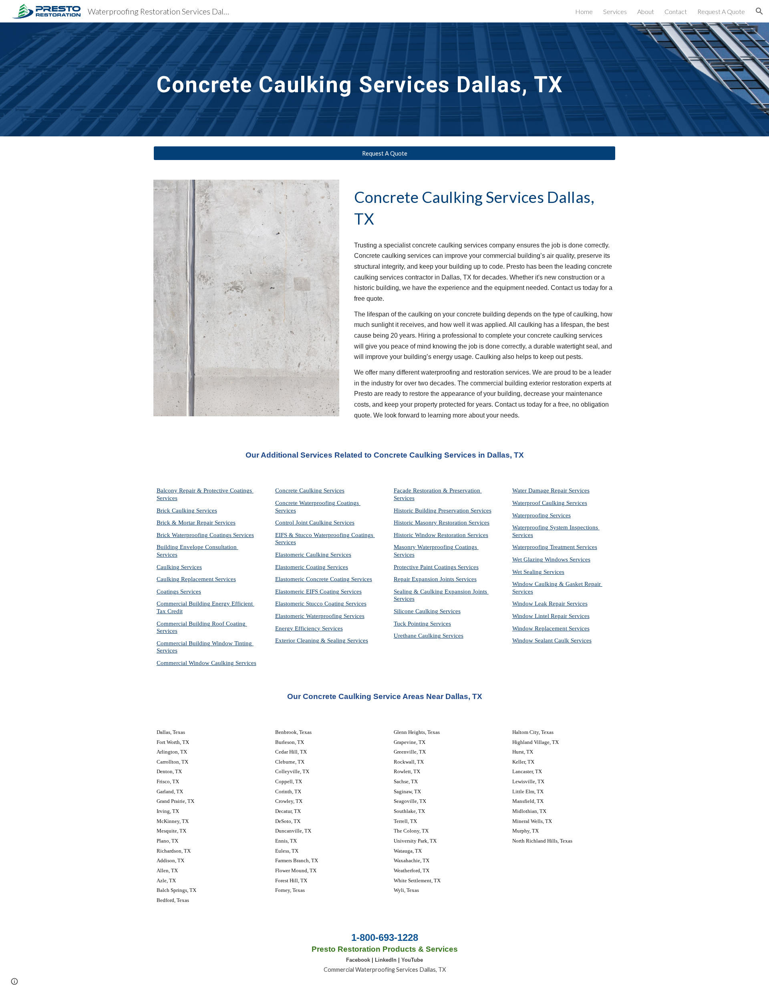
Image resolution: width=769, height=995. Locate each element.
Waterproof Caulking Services (549, 503)
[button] (759, 11)
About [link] (645, 11)
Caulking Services (179, 567)
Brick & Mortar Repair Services (196, 522)
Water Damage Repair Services (551, 490)
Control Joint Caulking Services (314, 522)
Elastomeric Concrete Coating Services (323, 579)
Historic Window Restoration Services (441, 535)
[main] (384, 79)
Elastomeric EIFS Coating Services (318, 591)
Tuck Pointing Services (422, 623)
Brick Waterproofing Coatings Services (205, 535)
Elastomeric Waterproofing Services (319, 616)
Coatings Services (179, 591)
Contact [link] (675, 11)
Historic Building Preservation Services (442, 510)
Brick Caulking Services (187, 510)
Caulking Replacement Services (196, 579)
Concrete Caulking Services (309, 490)
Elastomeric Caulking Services (313, 554)
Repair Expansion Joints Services (435, 579)
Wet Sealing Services (538, 572)
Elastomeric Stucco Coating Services (320, 603)
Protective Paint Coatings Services (436, 567)
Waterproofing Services (541, 515)
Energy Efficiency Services (309, 628)
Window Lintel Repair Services (551, 616)
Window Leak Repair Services (550, 603)
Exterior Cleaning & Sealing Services (321, 640)
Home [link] (584, 11)
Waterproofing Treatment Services (554, 547)
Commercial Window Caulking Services (206, 663)
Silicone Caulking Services (427, 611)
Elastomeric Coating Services (311, 567)
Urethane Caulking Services (428, 635)
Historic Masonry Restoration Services (441, 522)
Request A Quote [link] (721, 11)
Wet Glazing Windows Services (551, 559)
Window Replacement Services (551, 628)
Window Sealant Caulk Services (552, 640)
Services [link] (615, 11)
